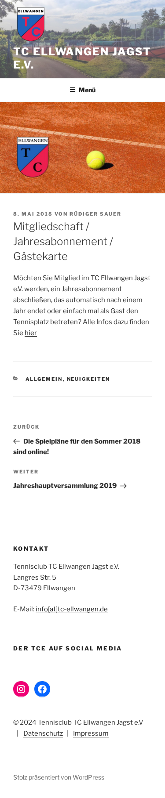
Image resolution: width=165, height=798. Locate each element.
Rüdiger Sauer (95, 214)
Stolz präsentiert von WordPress (58, 777)
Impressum (91, 733)
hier (31, 333)
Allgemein (44, 379)
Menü (87, 90)
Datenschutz (43, 733)
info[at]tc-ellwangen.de (72, 609)
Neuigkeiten (88, 379)
